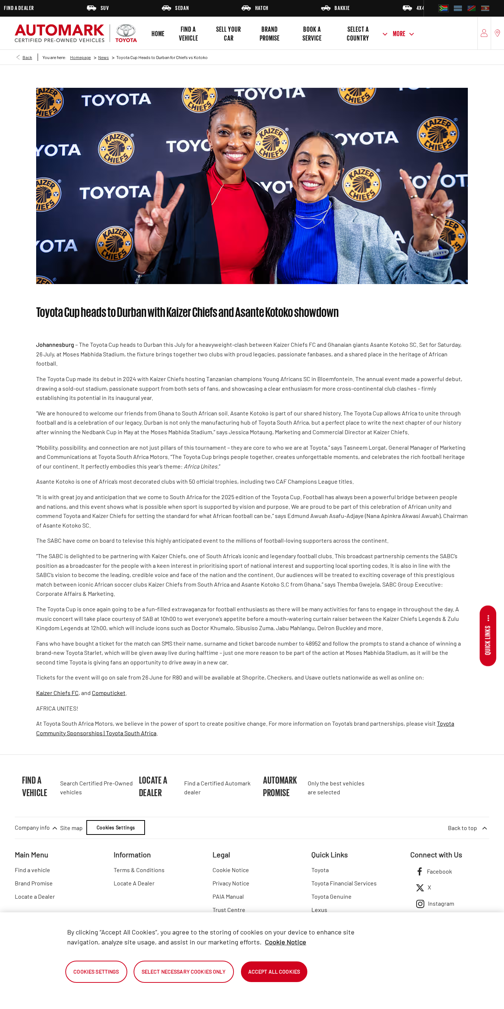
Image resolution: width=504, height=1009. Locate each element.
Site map (71, 827)
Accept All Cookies (274, 971)
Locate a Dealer (35, 896)
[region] (252, 960)
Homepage (80, 57)
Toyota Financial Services (344, 883)
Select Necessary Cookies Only (184, 971)
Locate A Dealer (134, 883)
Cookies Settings (116, 827)
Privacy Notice (231, 883)
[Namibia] (471, 8)
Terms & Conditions (139, 869)
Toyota (320, 869)
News (103, 57)
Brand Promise (34, 883)
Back (27, 57)
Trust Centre (229, 909)
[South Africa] (443, 8)
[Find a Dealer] (497, 33)
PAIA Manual (228, 896)
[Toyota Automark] (76, 33)
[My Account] (484, 33)
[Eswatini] (485, 8)
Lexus (319, 909)
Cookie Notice (231, 869)
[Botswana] (458, 8)
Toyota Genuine (331, 896)
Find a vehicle (32, 869)
